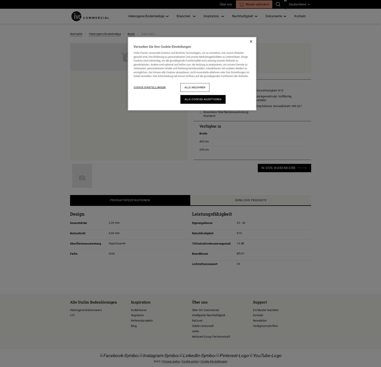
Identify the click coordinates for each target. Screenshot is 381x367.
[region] (192, 74)
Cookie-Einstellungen (150, 87)
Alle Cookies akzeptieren (203, 99)
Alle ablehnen (195, 87)
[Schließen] (251, 41)
